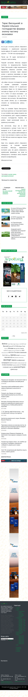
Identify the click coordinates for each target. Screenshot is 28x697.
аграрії (18, 355)
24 (3, 326)
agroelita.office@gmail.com (6, 681)
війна (13, 357)
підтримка (15, 364)
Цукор (13, 355)
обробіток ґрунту (13, 362)
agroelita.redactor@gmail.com (7, 682)
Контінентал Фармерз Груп (17, 350)
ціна (12, 369)
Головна (18, 607)
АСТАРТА (22, 344)
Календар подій (19, 632)
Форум (9, 355)
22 (21, 323)
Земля (22, 348)
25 (6, 326)
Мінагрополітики (5, 352)
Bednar (4, 344)
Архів (17, 644)
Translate (10, 640)
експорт (7, 360)
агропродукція (23, 355)
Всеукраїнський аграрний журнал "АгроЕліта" (12, 687)
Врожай (5, 346)
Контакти (18, 651)
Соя (3, 355)
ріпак (18, 365)
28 (17, 326)
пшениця (9, 365)
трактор (11, 367)
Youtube (12, 296)
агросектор (8, 357)
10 (3, 320)
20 (14, 323)
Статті (17, 610)
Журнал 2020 (21, 635)
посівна (4, 365)
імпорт (16, 369)
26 (10, 326)
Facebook (8, 296)
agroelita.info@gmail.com (20, 681)
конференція (21, 360)
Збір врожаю (17, 348)
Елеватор (6, 348)
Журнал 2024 (21, 641)
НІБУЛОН (11, 352)
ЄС (19, 344)
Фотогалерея (19, 633)
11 (6, 320)
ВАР (25, 344)
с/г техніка (23, 365)
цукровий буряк (19, 367)
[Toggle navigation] (25, 2)
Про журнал (18, 647)
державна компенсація (19, 357)
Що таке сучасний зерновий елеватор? (7, 192)
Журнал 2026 (21, 643)
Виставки (20, 616)
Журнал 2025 (21, 642)
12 (10, 320)
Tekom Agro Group (14, 344)
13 (14, 320)
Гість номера (21, 615)
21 (17, 323)
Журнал (17, 634)
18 (6, 323)
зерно (14, 360)
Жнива (10, 348)
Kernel (9, 344)
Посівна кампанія (20, 352)
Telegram (19, 296)
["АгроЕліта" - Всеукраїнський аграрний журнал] (8, 2)
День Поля (22, 346)
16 (25, 320)
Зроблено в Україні (7, 350)
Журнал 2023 (21, 639)
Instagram (15, 296)
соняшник (6, 367)
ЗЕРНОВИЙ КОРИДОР (8, 176)
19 (10, 323)
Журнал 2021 (21, 637)
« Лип (13, 336)
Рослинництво (21, 611)
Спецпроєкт (18, 617)
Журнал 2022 (21, 638)
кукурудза (5, 363)
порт (25, 362)
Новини (17, 608)
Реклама (18, 649)
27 (14, 326)
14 (17, 320)
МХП (23, 350)
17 (3, 323)
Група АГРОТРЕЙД (14, 346)
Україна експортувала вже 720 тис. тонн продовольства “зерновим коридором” (20, 193)
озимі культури (21, 362)
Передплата (18, 648)
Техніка (20, 612)
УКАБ (6, 355)
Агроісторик (21, 613)
